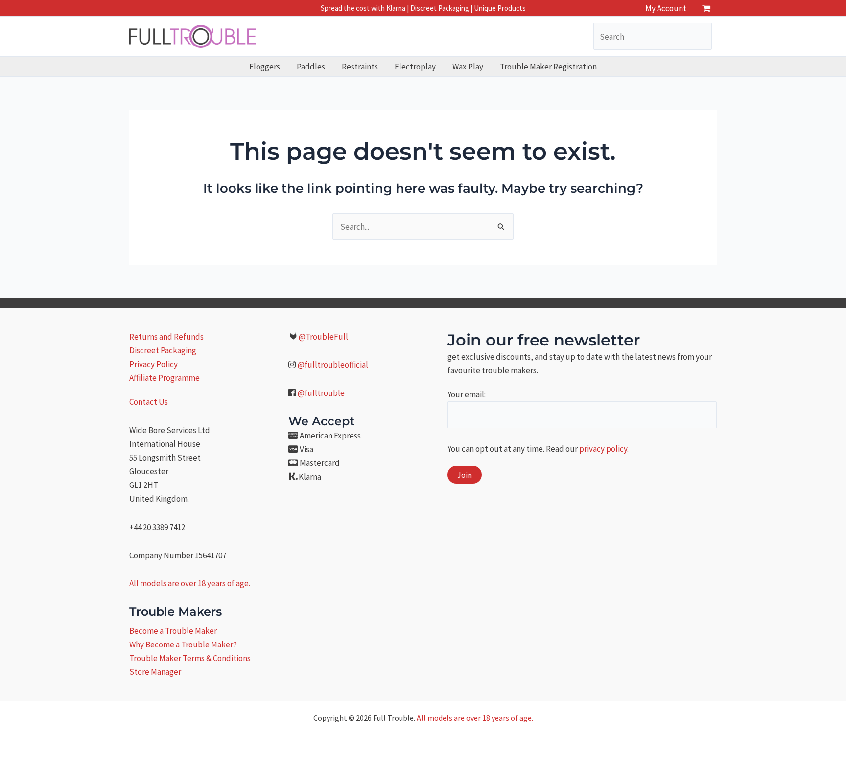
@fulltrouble (321, 393)
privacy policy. (604, 448)
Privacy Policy (153, 364)
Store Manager (155, 672)
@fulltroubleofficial (333, 364)
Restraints (360, 66)
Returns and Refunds (166, 336)
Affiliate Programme (164, 377)
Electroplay (415, 66)
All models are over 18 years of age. (189, 583)
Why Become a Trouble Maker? (183, 644)
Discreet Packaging (162, 350)
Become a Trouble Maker (173, 630)
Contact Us (148, 401)
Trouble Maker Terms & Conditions (190, 658)
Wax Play (467, 66)
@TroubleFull (323, 336)
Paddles (311, 66)
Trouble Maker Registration (548, 66)
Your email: (466, 394)
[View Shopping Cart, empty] (706, 8)
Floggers (264, 66)
